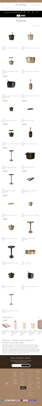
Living (30, 390)
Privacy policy (4, 404)
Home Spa (31, 389)
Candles (30, 376)
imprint (21, 377)
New (30, 373)
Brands (30, 394)
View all (38, 317)
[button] (38, 25)
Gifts (30, 378)
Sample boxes (31, 392)
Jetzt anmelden (25, 365)
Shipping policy (9, 404)
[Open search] (2, 5)
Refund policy (32, 404)
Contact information (20, 404)
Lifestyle (30, 380)
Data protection (23, 379)
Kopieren (23, 15)
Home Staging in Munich (39, 378)
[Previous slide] (1, 1)
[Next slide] (41, 1)
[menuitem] (37, 9)
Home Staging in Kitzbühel (39, 382)
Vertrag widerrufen (23, 388)
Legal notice (14, 404)
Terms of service (26, 404)
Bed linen (30, 387)
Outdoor (30, 374)
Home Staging (31, 396)
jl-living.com (6, 403)
